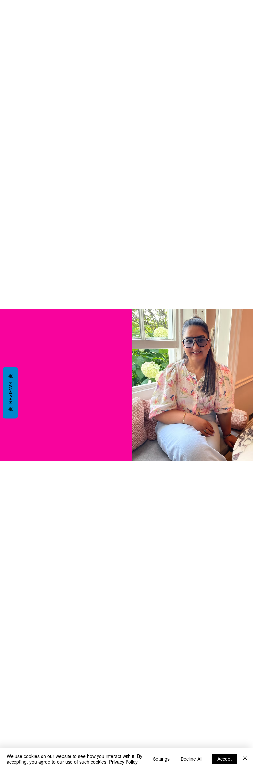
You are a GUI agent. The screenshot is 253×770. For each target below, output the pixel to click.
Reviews (10, 393)
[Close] (245, 759)
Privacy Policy (123, 761)
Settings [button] (161, 759)
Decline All (191, 759)
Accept (224, 759)
